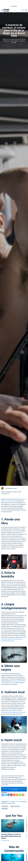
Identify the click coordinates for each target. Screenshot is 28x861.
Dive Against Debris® (12, 710)
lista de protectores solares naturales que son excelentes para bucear (13, 639)
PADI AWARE (4, 673)
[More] (23, 795)
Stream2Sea (4, 630)
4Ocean (14, 531)
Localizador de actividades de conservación (13, 712)
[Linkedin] (8, 795)
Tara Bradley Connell (11, 488)
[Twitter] (5, 795)
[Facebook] (2, 795)
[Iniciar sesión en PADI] (26, 10)
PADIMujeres (5, 808)
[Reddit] (14, 795)
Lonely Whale (9, 584)
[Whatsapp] (20, 795)
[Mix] (17, 795)
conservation (5, 806)
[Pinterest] (11, 795)
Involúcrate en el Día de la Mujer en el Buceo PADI (14, 789)
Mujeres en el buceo (15, 806)
